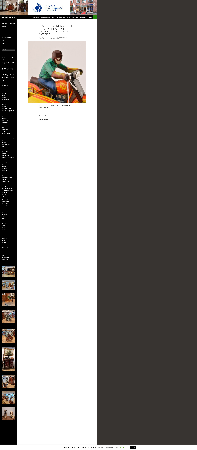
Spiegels (4, 221)
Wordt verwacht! (6, 31)
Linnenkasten (5, 173)
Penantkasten (5, 194)
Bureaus (4, 97)
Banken (3, 91)
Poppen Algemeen (6, 197)
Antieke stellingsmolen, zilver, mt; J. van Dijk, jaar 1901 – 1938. (8, 59)
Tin (3, 231)
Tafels (3, 225)
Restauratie (4, 34)
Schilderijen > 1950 (6, 207)
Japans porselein (5, 148)
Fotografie (4, 125)
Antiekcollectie (6, 29)
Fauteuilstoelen (5, 122)
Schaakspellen (5, 203)
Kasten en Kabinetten (6, 151)
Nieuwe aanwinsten (61, 17)
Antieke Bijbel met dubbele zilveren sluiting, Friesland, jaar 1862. (8, 79)
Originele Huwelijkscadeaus (7, 190)
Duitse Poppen (5, 114)
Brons (3, 95)
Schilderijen (4, 205)
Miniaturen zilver (5, 181)
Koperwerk (4, 170)
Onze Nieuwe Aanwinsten (8, 23)
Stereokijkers (5, 223)
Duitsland (4, 116)
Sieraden (4, 216)
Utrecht (3, 234)
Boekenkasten (5, 93)
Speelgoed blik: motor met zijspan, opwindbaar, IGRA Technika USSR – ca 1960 (55, 38)
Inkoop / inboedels (6, 37)
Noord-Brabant (5, 183)
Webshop (90, 17)
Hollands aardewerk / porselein (8, 138)
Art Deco (4, 90)
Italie (3, 146)
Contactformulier (34, 17)
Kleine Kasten (5, 161)
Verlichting (4, 238)
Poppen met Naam (6, 199)
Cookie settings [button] (124, 447)
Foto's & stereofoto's (6, 124)
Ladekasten (4, 172)
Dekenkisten (4, 104)
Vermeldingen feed (6, 257)
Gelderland (4, 131)
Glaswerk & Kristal (6, 133)
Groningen (4, 137)
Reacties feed (5, 259)
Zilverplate (4, 244)
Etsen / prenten (5, 120)
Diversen (4, 106)
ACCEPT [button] (133, 447)
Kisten (3, 159)
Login (3, 255)
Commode (4, 101)
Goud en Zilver (5, 135)
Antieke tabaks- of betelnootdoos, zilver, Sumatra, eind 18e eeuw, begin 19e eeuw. (8, 74)
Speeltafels (4, 220)
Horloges (4, 142)
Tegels (3, 229)
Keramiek (4, 153)
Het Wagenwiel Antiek (9, 17)
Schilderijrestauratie (6, 210)
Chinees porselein (5, 99)
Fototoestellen (5, 129)
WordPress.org (5, 261)
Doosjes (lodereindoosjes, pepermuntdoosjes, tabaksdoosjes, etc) (8, 112)
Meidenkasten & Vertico (7, 177)
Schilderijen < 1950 (6, 209)
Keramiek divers (5, 155)
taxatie (3, 227)
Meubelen (4, 179)
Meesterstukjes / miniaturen (7, 175)
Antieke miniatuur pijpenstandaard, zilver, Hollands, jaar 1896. (8, 64)
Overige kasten (5, 192)
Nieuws (4, 43)
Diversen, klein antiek (6, 108)
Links (53, 17)
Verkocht (4, 236)
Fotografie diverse (6, 127)
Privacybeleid (83, 17)
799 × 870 (49, 37)
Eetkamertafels (5, 118)
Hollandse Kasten (5, 140)
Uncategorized (5, 233)
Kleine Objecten (5, 162)
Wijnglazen (4, 242)
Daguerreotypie (5, 102)
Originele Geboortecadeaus (7, 188)
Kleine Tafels (4, 164)
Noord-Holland (5, 185)
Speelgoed (4, 218)
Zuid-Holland (5, 247)
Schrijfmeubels (5, 212)
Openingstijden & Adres (72, 17)
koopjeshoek (4, 168)
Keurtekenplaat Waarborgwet (8, 157)
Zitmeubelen (4, 245)
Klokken (4, 166)
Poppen (3, 196)
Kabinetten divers (5, 149)
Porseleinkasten (5, 201)
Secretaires (4, 214)
